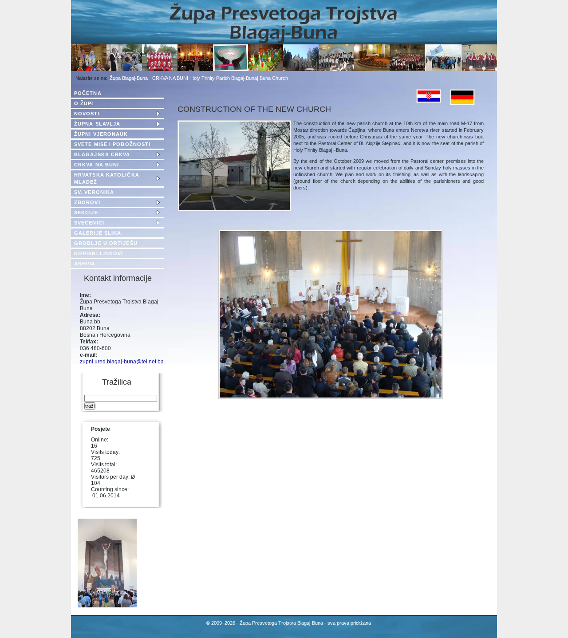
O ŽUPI (84, 103)
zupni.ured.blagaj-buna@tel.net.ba (122, 361)
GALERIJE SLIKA (97, 233)
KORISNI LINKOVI (98, 253)
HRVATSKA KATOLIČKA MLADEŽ (106, 178)
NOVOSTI (87, 113)
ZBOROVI (87, 202)
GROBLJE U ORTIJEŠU (106, 243)
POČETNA (88, 93)
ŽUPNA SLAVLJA (97, 123)
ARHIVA (84, 263)
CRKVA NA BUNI (170, 78)
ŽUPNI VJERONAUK (101, 134)
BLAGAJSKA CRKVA (102, 154)
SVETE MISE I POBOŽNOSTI (112, 144)
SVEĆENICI (89, 222)
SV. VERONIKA (94, 192)
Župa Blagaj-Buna (129, 78)
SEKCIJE (86, 212)
